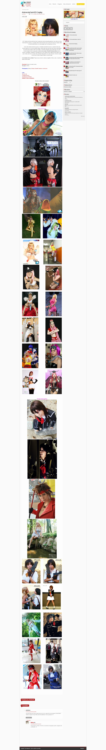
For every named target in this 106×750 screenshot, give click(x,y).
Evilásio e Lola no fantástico (28, 78)
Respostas (28, 720)
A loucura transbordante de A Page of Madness (71, 109)
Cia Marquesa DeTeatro (27, 76)
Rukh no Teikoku (68, 112)
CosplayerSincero (25, 75)
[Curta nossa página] (68, 28)
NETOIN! (66, 104)
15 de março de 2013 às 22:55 (31, 711)
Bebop (32, 722)
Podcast (43, 14)
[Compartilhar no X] (25, 16)
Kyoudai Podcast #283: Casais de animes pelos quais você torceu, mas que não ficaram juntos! (75, 49)
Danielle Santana (38, 68)
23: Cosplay (34, 14)
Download (24, 64)
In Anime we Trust (68, 100)
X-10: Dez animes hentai (73, 35)
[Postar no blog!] (23, 16)
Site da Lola (24, 74)
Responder (29, 717)
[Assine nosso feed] (71, 28)
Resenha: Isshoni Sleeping (73, 43)
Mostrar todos (83, 116)
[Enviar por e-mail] (22, 16)
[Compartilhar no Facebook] (26, 16)
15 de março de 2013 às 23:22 (36, 724)
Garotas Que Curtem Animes (70, 96)
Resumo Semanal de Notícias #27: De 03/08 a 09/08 (72, 101)
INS (84, 748)
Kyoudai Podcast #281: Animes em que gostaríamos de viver (75, 54)
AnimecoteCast (39, 14)
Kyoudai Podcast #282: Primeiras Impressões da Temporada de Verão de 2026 (76, 58)
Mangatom (67, 108)
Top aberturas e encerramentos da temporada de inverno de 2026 (74, 62)
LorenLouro (45, 68)
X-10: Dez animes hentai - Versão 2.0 (75, 39)
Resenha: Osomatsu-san (73, 75)
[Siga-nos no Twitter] (65, 28)
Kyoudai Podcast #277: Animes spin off (75, 70)
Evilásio (32, 68)
